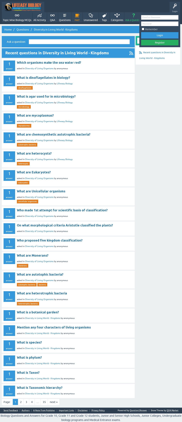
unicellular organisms (27, 201)
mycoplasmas (24, 126)
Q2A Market (172, 410)
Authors (26, 410)
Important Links (66, 410)
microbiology (23, 107)
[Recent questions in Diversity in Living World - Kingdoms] (131, 53)
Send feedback (11, 410)
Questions (65, 20)
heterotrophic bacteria (28, 304)
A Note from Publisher (44, 410)
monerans (22, 266)
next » (54, 402)
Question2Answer (138, 410)
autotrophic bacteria (27, 145)
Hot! (77, 20)
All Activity (39, 20)
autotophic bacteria (26, 285)
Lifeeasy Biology (65, 83)
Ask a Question (133, 20)
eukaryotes (23, 183)
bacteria (42, 285)
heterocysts (23, 164)
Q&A (52, 20)
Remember (151, 29)
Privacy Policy (98, 410)
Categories (117, 20)
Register (160, 42)
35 (44, 402)
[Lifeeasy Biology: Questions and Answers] (23, 7)
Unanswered (91, 20)
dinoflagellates (24, 88)
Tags (104, 20)
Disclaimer (83, 410)
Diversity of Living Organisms (39, 68)
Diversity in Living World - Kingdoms (42, 318)
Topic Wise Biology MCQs (17, 20)
